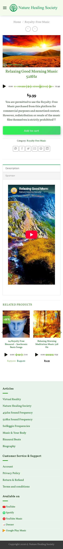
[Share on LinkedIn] (47, 149)
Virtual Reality (12, 399)
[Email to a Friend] (35, 149)
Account (8, 467)
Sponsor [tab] (10, 175)
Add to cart (31, 131)
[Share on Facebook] (22, 149)
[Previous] (2, 339)
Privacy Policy (11, 473)
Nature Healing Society (17, 406)
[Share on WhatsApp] (16, 149)
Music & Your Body (14, 433)
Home (17, 22)
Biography (9, 446)
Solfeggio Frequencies (16, 426)
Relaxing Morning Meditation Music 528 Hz (46, 344)
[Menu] (5, 7)
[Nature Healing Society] (33, 7)
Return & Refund (13, 480)
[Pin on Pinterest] (41, 149)
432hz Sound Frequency (18, 413)
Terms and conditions (16, 487)
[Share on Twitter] (28, 149)
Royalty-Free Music (37, 22)
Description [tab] (12, 168)
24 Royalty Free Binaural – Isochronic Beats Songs (16, 344)
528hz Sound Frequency (18, 419)
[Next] (60, 339)
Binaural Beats (12, 439)
